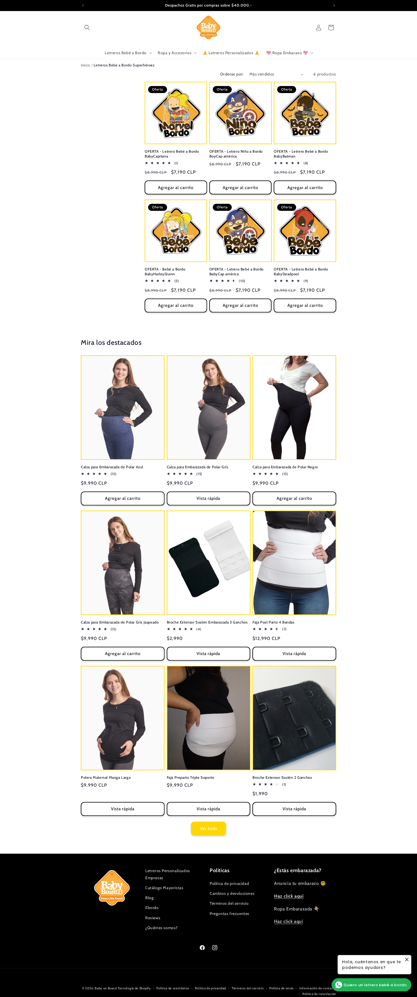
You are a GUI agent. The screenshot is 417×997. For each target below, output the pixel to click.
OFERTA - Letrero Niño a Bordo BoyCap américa (236, 153)
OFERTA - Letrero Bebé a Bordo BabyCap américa (236, 271)
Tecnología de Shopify (134, 988)
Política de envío (281, 988)
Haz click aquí (288, 921)
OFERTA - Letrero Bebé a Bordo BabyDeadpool (301, 271)
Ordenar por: (232, 74)
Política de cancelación (319, 994)
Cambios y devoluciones (232, 893)
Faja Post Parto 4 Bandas (273, 622)
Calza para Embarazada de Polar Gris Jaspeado (120, 622)
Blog (149, 897)
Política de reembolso (172, 988)
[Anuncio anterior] (83, 5)
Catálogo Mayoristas (164, 887)
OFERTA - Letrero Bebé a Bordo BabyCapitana (172, 153)
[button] (87, 27)
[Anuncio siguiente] (334, 5)
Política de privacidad (229, 883)
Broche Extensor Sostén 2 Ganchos (282, 777)
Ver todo (208, 828)
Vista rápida (208, 498)
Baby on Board (106, 988)
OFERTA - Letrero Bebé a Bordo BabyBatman (301, 153)
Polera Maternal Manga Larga (105, 777)
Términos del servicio (229, 903)
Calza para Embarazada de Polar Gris (197, 467)
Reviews (152, 917)
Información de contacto (317, 988)
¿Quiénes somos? (161, 927)
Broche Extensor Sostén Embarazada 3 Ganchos (207, 622)
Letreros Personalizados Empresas (167, 874)
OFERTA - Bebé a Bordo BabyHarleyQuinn (165, 271)
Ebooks (152, 907)
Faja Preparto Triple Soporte (190, 777)
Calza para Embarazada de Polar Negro (285, 467)
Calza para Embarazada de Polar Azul (112, 467)
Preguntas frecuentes (229, 913)
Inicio (85, 65)
